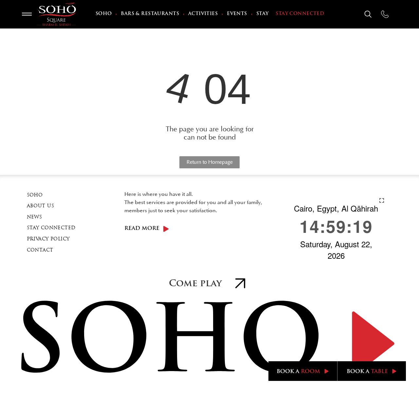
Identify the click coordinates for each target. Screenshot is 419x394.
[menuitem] (104, 14)
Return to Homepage (210, 162)
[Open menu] (27, 14)
